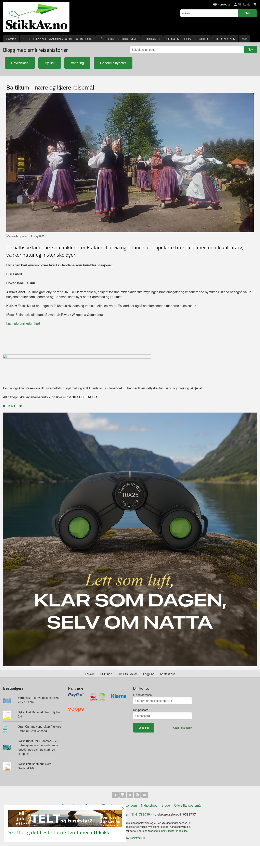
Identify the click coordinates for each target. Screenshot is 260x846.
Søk (247, 13)
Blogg (165, 805)
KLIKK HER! (12, 406)
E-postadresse (142, 695)
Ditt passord (140, 710)
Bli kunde (106, 674)
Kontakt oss (167, 674)
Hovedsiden (20, 63)
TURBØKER (152, 39)
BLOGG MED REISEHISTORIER (187, 39)
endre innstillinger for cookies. (170, 831)
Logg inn (148, 674)
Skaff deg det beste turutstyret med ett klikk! (59, 832)
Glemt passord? (182, 727)
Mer (244, 39)
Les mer (142, 831)
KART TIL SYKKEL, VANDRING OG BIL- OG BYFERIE (57, 39)
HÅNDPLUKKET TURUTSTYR (118, 39)
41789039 (142, 814)
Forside (11, 39)
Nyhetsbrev (149, 805)
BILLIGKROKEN (224, 39)
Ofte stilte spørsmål (188, 805)
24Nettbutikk (137, 838)
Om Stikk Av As (128, 674)
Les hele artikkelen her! (23, 323)
